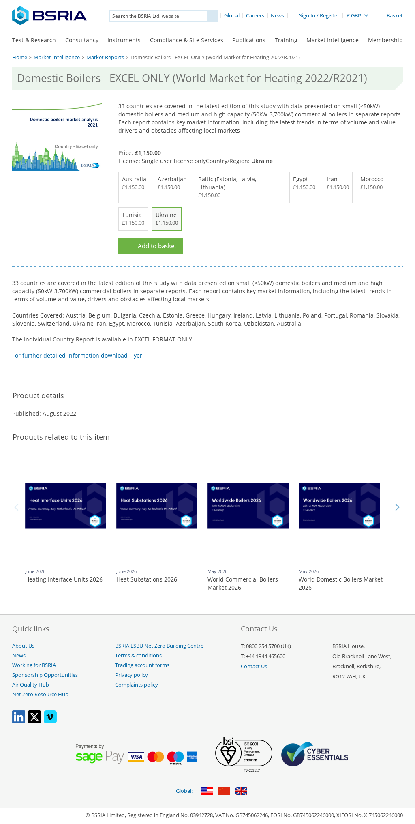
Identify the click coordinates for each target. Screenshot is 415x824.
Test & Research (34, 40)
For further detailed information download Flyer (77, 355)
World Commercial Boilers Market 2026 (243, 583)
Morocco (371, 183)
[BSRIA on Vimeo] (50, 721)
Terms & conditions (138, 655)
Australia (134, 183)
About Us (23, 645)
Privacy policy (131, 675)
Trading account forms (142, 665)
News (19, 655)
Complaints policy (136, 684)
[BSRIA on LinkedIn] (18, 721)
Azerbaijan (172, 183)
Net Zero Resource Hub (40, 694)
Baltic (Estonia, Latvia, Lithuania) (227, 187)
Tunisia (133, 218)
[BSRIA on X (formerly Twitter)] (34, 721)
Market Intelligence (332, 40)
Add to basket (157, 246)
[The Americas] (207, 791)
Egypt (304, 183)
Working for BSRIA (34, 665)
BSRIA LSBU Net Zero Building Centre (159, 645)
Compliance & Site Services (186, 40)
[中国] (224, 791)
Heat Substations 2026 (146, 579)
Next (397, 507)
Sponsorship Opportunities (45, 675)
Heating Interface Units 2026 (64, 579)
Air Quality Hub (30, 684)
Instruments (124, 40)
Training (286, 40)
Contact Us (254, 666)
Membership (385, 40)
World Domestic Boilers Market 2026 (341, 583)
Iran (338, 183)
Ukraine (167, 218)
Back (18, 507)
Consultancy (81, 40)
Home (19, 57)
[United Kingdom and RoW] (241, 791)
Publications (248, 40)
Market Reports (105, 57)
